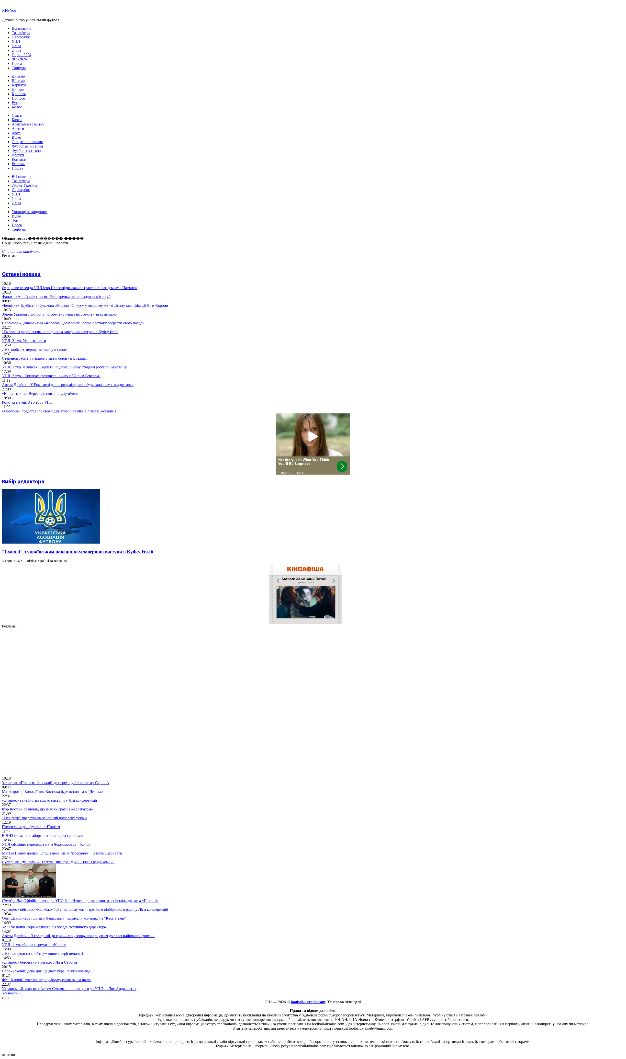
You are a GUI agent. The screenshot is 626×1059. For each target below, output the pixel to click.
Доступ (18, 155)
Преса (17, 63)
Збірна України (24, 185)
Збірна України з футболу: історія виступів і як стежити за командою (59, 314)
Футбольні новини (27, 146)
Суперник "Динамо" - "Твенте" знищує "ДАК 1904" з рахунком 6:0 (58, 862)
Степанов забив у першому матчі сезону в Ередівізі (45, 358)
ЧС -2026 (19, 59)
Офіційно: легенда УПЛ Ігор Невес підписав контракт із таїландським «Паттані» (69, 288)
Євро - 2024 (21, 55)
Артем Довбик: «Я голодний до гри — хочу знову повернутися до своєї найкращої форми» (78, 936)
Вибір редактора (23, 481)
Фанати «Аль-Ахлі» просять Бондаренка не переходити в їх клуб (56, 297)
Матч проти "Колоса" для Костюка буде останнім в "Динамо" (53, 791)
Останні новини (21, 274)
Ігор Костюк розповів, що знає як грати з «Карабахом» (47, 809)
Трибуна (19, 68)
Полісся (18, 98)
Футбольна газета (26, 150)
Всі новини (21, 28)
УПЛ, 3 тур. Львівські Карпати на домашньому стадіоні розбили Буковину (64, 367)
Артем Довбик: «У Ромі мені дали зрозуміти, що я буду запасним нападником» (68, 385)
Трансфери (21, 33)
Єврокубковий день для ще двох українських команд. (46, 971)
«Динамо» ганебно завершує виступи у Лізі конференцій (49, 800)
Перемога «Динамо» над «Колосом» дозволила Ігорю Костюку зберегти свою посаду (73, 323)
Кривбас (19, 94)
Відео (16, 137)
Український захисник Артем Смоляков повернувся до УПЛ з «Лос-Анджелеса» (69, 989)
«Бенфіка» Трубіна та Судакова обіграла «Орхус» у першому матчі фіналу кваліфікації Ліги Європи (85, 305)
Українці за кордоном (29, 212)
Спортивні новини (27, 142)
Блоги (17, 120)
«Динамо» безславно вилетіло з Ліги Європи (39, 962)
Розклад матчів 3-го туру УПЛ (27, 402)
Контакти (20, 159)
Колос (17, 107)
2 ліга (16, 50)
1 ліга (16, 46)
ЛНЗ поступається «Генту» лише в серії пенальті (42, 953)
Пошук (17, 168)
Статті (17, 115)
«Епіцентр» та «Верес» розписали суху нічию (40, 393)
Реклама (18, 164)
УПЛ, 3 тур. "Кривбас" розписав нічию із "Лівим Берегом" (51, 376)
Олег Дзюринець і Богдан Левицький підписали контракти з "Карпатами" (64, 918)
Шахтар (18, 81)
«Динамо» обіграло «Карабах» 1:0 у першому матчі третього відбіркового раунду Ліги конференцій (85, 909)
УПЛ (16, 41)
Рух (15, 103)
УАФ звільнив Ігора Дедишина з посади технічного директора (54, 927)
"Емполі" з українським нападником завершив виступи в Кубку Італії (60, 332)
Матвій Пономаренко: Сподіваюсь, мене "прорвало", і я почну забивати (62, 853)
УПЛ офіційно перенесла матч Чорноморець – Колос (46, 844)
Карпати (19, 85)
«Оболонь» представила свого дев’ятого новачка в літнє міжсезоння (59, 411)
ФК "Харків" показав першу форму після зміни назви (46, 980)
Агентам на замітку (28, 124)
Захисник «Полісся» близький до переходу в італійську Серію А (55, 783)
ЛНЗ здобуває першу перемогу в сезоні (34, 349)
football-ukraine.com (308, 1002)
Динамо (18, 76)
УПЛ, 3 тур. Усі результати (24, 341)
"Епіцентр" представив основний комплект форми (44, 818)
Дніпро (18, 89)
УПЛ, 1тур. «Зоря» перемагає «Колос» (34, 945)
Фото (16, 133)
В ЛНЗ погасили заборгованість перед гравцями (42, 835)
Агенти (18, 128)
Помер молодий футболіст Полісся (31, 827)
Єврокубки (21, 37)
